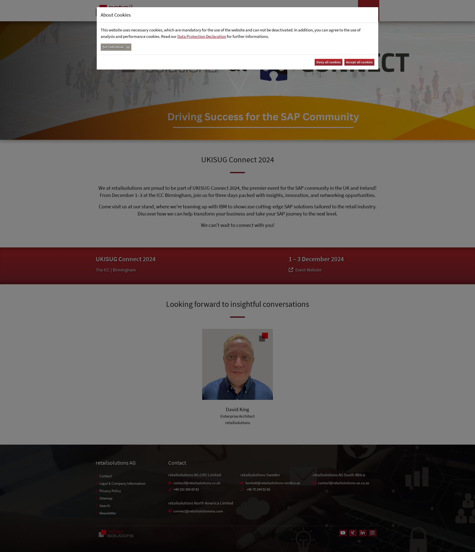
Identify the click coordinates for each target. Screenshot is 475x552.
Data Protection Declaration (201, 36)
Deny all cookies (328, 62)
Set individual (113, 47)
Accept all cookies (359, 62)
